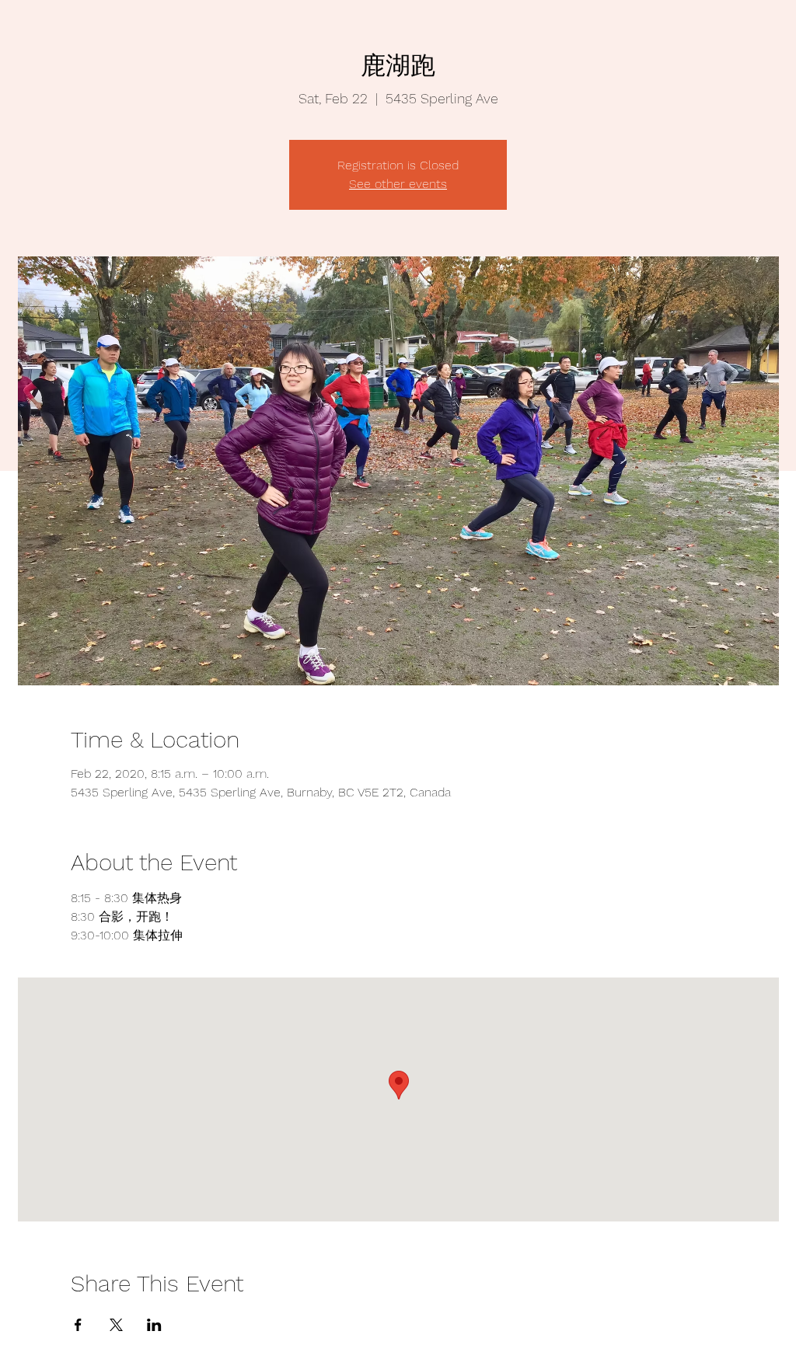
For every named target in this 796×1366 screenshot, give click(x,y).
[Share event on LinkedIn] (154, 1325)
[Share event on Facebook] (78, 1325)
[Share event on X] (116, 1325)
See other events (398, 183)
